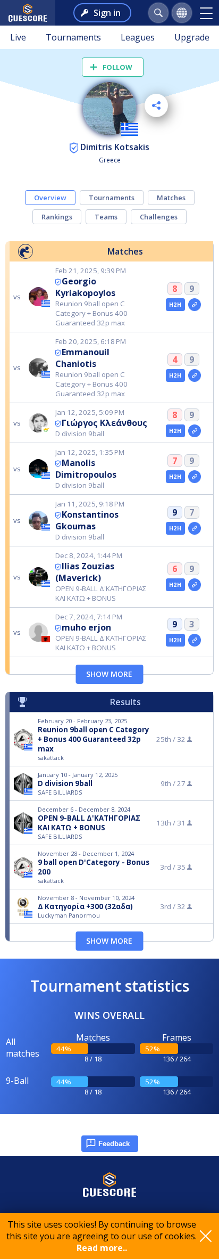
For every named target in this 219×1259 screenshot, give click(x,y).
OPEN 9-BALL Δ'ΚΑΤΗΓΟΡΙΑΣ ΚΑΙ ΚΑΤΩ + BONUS (89, 822)
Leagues (138, 37)
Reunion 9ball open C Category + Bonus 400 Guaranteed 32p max (93, 739)
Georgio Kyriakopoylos (85, 287)
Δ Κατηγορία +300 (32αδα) (85, 906)
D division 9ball (65, 783)
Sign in (107, 13)
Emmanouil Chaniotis (82, 358)
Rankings (56, 217)
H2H (175, 304)
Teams (106, 217)
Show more (109, 674)
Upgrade (191, 37)
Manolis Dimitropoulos (85, 468)
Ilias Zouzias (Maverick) (84, 572)
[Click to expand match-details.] (194, 304)
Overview (50, 197)
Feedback (114, 1144)
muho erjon (86, 627)
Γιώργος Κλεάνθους (104, 423)
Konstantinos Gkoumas (87, 520)
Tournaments (73, 37)
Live (18, 37)
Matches (171, 197)
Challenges (159, 217)
